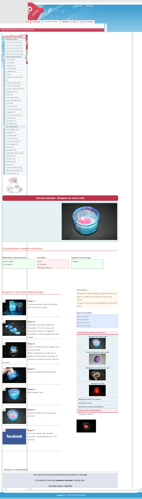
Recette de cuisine (15, 170)
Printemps (11, 118)
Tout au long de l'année (13, 57)
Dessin (10, 147)
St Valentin (12, 124)
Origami (11, 159)
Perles (10, 164)
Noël (10, 103)
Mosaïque (11, 156)
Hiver (10, 94)
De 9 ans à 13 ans (15, 51)
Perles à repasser (14, 167)
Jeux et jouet (13, 97)
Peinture (11, 161)
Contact (60, 495)
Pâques (11, 112)
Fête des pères (13, 86)
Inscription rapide (55, 486)
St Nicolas (11, 121)
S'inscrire (89, 6)
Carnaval (11, 68)
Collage (11, 132)
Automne (11, 65)
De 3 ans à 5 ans (14, 45)
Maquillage (11, 150)
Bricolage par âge (11, 39)
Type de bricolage (11, 126)
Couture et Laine (13, 141)
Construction (12, 138)
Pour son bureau (14, 115)
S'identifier (79, 6)
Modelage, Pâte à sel (15, 153)
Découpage (12, 144)
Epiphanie (11, 71)
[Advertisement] (52, 278)
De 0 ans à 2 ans (14, 42)
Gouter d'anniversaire (16, 89)
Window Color (13, 173)
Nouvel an (12, 106)
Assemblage (12, 129)
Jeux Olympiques (14, 100)
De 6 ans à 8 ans (14, 48)
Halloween (12, 91)
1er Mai (10, 62)
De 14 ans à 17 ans (15, 54)
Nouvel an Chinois (14, 109)
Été (9, 74)
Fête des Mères (14, 83)
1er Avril (11, 60)
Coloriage (12, 135)
